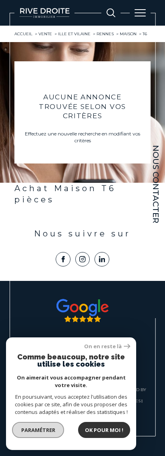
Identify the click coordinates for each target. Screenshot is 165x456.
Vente (45, 33)
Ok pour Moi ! (104, 430)
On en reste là (103, 346)
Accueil (23, 33)
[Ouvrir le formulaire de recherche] (111, 13)
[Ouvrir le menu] (140, 13)
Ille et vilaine (74, 33)
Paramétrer (38, 430)
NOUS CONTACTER (156, 184)
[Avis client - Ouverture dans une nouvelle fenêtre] (82, 311)
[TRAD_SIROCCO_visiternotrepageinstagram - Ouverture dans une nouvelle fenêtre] (82, 259)
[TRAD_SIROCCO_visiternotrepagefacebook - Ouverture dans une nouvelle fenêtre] (63, 259)
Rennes (105, 33)
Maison (128, 33)
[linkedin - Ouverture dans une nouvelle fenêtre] (102, 259)
